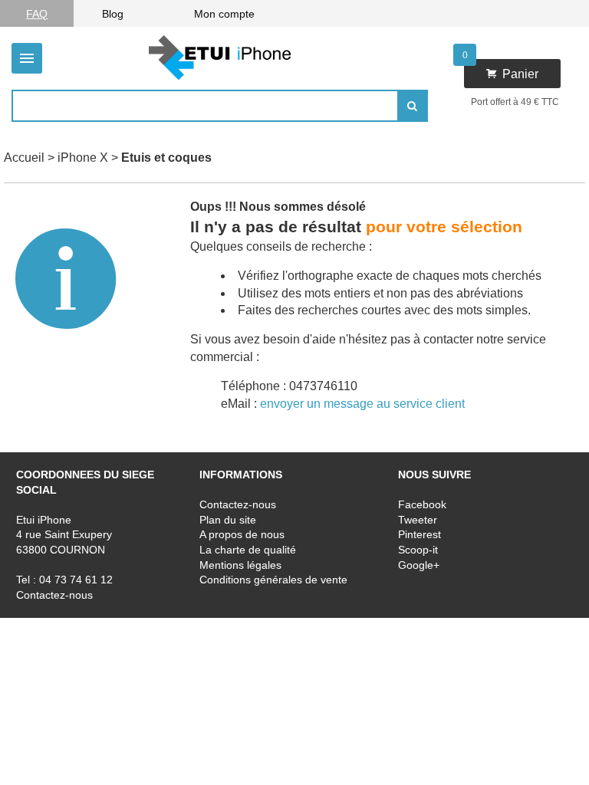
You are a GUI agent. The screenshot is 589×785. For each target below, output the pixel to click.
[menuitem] (37, 13)
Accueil (24, 157)
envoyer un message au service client (362, 403)
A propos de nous (242, 534)
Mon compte (224, 14)
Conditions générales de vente (273, 579)
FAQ (37, 14)
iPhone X (83, 157)
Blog (112, 14)
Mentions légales (240, 564)
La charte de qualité (247, 550)
